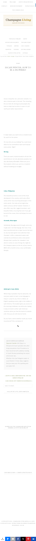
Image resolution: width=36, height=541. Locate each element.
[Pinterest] (28, 539)
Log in (22, 525)
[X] (23, 539)
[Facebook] (18, 539)
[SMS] (7, 539)
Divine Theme (16, 523)
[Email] (12, 539)
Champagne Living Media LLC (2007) (24, 521)
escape (18, 63)
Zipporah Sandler (11, 343)
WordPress (15, 525)
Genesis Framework (29, 523)
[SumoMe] (33, 539)
